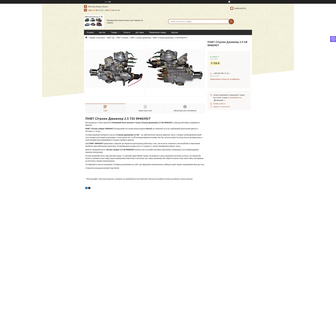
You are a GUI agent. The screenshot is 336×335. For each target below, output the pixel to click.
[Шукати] (231, 21)
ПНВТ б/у (111, 38)
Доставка (139, 32)
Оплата (127, 32)
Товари (114, 32)
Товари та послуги (97, 38)
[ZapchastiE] (94, 21)
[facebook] (86, 188)
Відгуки (174, 32)
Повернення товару (157, 32)
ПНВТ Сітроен (122, 38)
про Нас (102, 32)
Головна (90, 32)
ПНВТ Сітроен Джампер (140, 38)
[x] (89, 188)
